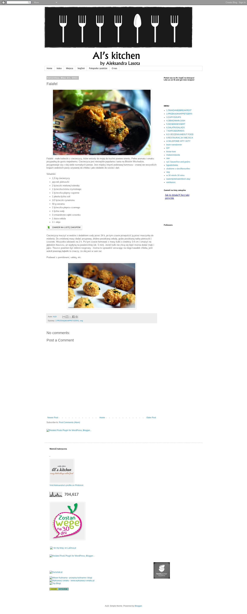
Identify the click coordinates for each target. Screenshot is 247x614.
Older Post (151, 417)
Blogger (138, 606)
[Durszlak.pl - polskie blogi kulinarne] (56, 572)
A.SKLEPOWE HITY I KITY (178, 141)
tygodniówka (172, 165)
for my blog (59, 548)
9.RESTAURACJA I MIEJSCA (179, 138)
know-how (171, 151)
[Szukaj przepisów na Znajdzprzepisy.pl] (55, 583)
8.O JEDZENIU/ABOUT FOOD (180, 134)
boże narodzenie (174, 145)
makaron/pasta (173, 155)
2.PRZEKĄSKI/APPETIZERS (67, 321)
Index (59, 68)
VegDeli (81, 68)
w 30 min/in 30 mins (175, 175)
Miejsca (69, 68)
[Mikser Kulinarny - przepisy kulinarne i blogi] (71, 578)
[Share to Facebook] (73, 316)
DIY (168, 148)
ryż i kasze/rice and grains (178, 162)
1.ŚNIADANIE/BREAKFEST (178, 110)
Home (49, 68)
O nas (114, 68)
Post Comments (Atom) (69, 422)
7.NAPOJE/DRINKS (175, 131)
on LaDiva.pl (70, 548)
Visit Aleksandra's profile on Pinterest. (67, 485)
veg (81, 321)
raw (168, 158)
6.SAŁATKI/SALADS (175, 127)
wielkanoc (171, 182)
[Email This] (64, 316)
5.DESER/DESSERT (175, 124)
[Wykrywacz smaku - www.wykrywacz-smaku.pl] (72, 580)
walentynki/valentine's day (178, 179)
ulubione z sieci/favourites (178, 169)
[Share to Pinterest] (76, 316)
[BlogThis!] (67, 316)
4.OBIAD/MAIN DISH (175, 120)
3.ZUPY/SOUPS (173, 117)
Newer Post (52, 417)
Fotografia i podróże (98, 68)
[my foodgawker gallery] (162, 578)
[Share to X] (70, 316)
